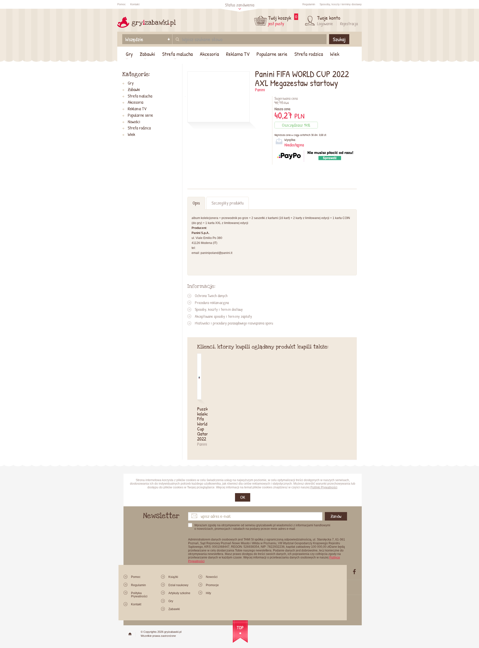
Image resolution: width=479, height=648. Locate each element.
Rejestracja (349, 23)
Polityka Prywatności (139, 594)
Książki (173, 577)
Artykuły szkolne (179, 593)
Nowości (134, 122)
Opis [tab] (196, 203)
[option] (202, 400)
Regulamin (308, 4)
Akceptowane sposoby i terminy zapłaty (223, 316)
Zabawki (147, 54)
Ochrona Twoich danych (211, 295)
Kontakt (134, 4)
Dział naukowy (178, 585)
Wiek (334, 54)
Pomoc (121, 4)
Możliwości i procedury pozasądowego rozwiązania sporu (234, 323)
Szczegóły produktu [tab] (227, 203)
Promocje (212, 585)
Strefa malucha (177, 54)
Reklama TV (237, 54)
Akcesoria (209, 54)
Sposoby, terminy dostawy (341, 4)
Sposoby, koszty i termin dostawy (219, 309)
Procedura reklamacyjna (212, 302)
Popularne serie (271, 54)
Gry (129, 54)
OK (242, 497)
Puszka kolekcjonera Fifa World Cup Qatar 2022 (199, 423)
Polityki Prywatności (323, 487)
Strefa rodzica (308, 54)
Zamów (336, 516)
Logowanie (325, 23)
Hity (208, 593)
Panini (260, 90)
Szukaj (339, 39)
